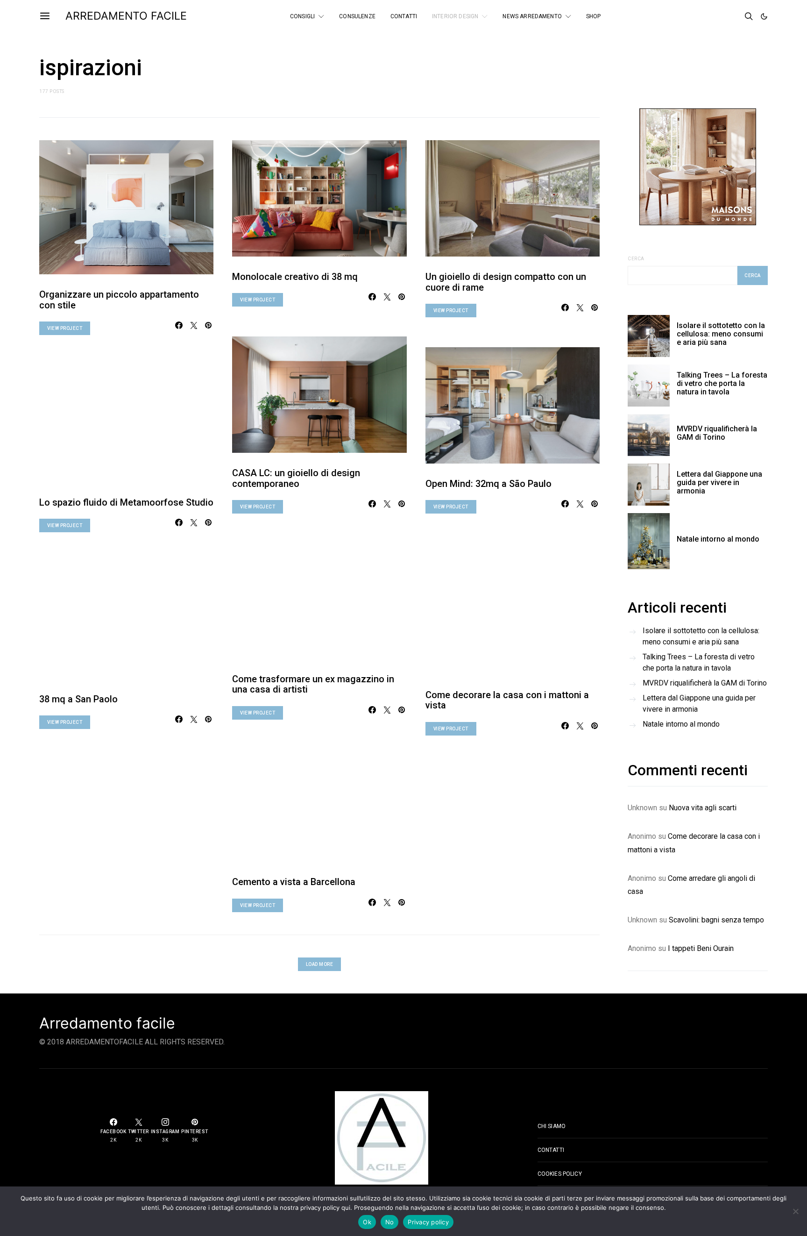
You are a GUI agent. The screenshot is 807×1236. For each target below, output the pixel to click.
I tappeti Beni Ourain (701, 948)
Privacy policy (428, 1222)
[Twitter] (720, 16)
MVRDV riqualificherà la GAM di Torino (717, 433)
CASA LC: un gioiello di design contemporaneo (296, 478)
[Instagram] (733, 16)
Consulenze (357, 16)
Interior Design (455, 16)
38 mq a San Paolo (78, 699)
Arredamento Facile (126, 15)
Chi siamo (552, 1126)
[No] (795, 1211)
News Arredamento (532, 16)
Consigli (302, 16)
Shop (593, 16)
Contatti (403, 16)
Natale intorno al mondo (718, 539)
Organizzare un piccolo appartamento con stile (119, 300)
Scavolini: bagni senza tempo (716, 919)
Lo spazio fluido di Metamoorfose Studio (126, 502)
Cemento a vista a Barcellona (293, 881)
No (389, 1222)
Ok (367, 1222)
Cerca (636, 258)
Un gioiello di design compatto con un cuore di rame (505, 282)
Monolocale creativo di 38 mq (295, 276)
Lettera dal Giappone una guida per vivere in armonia (719, 482)
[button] (764, 16)
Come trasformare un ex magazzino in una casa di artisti (313, 684)
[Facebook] (708, 16)
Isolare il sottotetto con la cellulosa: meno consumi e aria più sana (721, 334)
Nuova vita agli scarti (702, 807)
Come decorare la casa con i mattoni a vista (507, 700)
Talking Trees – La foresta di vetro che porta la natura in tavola (722, 383)
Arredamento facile (107, 1023)
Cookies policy (560, 1174)
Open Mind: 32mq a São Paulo (488, 483)
